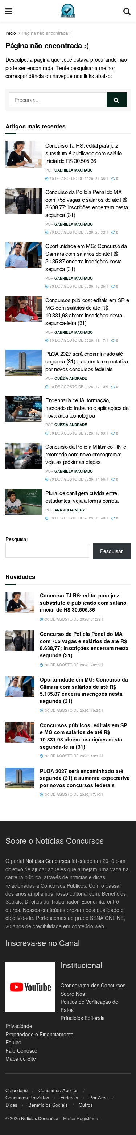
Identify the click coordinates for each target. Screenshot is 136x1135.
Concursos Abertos (58, 1090)
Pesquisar (16, 539)
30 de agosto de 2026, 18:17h (78, 340)
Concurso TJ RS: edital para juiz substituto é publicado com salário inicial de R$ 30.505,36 (83, 152)
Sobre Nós (73, 993)
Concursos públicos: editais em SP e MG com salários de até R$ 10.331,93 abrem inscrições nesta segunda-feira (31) (87, 311)
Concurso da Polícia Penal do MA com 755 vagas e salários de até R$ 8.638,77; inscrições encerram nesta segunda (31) (86, 203)
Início (10, 33)
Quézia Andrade (70, 378)
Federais (69, 1097)
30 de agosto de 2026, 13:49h (78, 518)
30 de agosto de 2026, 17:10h (78, 386)
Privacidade (18, 1025)
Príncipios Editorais (82, 1017)
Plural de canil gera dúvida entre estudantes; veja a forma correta (81, 496)
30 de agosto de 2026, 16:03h (78, 433)
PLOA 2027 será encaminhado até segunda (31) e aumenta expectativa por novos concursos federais (86, 361)
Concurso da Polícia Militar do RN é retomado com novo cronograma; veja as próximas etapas (85, 454)
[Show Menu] (8, 11)
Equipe (13, 1042)
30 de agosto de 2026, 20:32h (78, 232)
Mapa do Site (20, 1058)
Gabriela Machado (73, 170)
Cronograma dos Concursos (93, 985)
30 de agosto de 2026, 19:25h (78, 286)
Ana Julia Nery (69, 510)
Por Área (98, 1097)
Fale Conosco (21, 1050)
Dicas (11, 1104)
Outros (86, 1104)
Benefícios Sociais (48, 1104)
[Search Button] (127, 11)
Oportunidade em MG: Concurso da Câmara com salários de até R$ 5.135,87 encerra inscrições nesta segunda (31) (86, 257)
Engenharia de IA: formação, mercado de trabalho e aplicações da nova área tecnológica (87, 407)
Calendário (16, 1090)
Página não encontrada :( (47, 33)
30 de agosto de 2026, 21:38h (78, 178)
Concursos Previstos (27, 1097)
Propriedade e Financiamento (39, 1034)
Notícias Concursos (47, 860)
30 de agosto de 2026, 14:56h (78, 479)
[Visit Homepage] (68, 11)
